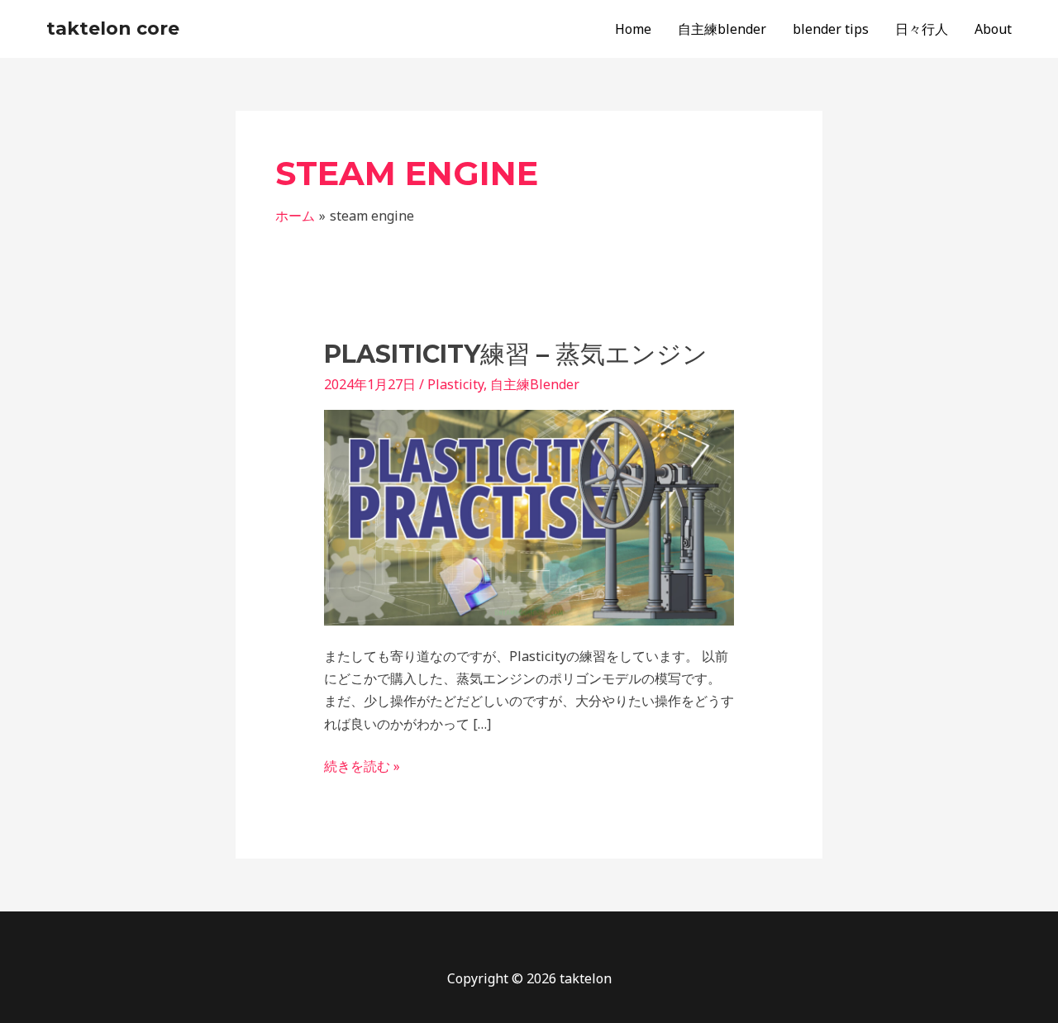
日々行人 (921, 29)
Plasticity (455, 384)
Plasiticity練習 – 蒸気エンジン (516, 354)
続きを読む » (362, 765)
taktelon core (112, 28)
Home (633, 29)
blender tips (831, 29)
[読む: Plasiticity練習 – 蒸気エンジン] (529, 516)
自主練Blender (534, 384)
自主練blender (722, 29)
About (993, 29)
